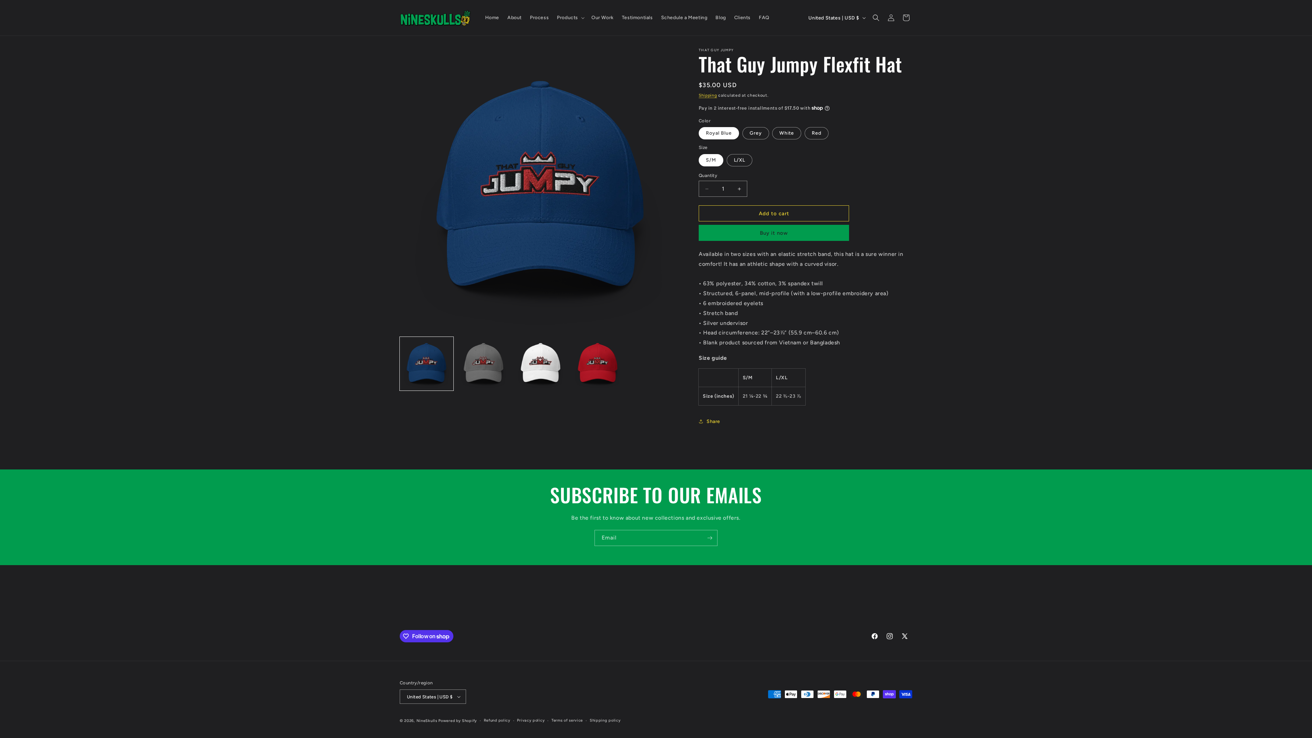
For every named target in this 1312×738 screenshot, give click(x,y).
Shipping (708, 95)
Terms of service (567, 720)
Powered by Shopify (457, 721)
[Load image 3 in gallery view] (541, 364)
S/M (711, 160)
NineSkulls (426, 721)
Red (816, 133)
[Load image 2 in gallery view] (483, 364)
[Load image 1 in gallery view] (426, 364)
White (786, 133)
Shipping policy (605, 720)
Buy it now (774, 233)
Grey (756, 133)
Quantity (708, 175)
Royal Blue (719, 133)
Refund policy (497, 720)
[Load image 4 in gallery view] (598, 364)
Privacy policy (531, 720)
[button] (570, 18)
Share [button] (713, 421)
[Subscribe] (709, 538)
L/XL (739, 160)
